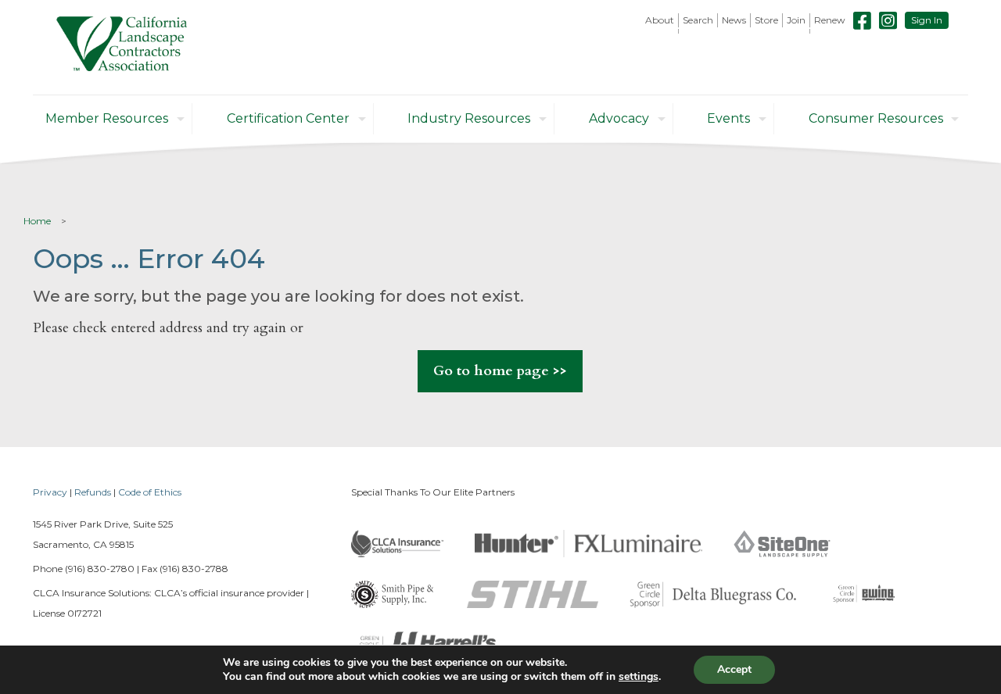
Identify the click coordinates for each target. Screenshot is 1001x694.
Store (766, 20)
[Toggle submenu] (660, 31)
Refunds (92, 492)
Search (698, 20)
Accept (734, 669)
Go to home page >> (500, 371)
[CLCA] (121, 47)
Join (796, 20)
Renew (829, 20)
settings (638, 677)
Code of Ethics (149, 492)
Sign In (926, 20)
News (734, 20)
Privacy (50, 492)
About (659, 20)
